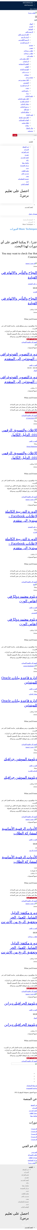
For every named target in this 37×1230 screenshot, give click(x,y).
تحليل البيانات (25, 104)
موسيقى (30, 131)
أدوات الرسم (25, 37)
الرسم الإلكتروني (23, 40)
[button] (14, 202)
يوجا (27, 93)
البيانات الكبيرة (24, 101)
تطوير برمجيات (28, 51)
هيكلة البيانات (25, 112)
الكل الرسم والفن (23, 34)
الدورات (30, 222)
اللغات (27, 67)
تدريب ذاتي (25, 72)
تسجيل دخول (33, 9)
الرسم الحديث (24, 42)
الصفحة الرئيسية (28, 219)
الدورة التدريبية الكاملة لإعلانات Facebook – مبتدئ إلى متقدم (21, 516)
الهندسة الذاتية (24, 69)
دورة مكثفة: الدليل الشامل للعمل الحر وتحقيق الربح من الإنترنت (19, 917)
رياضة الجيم (25, 91)
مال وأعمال (29, 128)
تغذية (27, 88)
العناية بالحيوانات (24, 120)
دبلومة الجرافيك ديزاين (20, 1003)
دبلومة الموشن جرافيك (20, 759)
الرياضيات (26, 61)
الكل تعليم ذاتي (24, 59)
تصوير (31, 48)
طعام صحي (25, 123)
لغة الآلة (26, 109)
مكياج (27, 125)
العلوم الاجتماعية (24, 64)
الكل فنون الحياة (24, 117)
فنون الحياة (29, 115)
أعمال (31, 24)
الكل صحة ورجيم (23, 80)
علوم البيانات (29, 96)
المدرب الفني (33, 365)
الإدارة (31, 26)
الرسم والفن (29, 32)
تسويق (31, 45)
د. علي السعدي (32, 284)
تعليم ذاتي (30, 56)
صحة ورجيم (29, 77)
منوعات (26, 75)
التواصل (30, 29)
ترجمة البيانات (24, 107)
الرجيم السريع (24, 85)
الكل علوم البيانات (23, 99)
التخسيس (26, 83)
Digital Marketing (32, 446)
